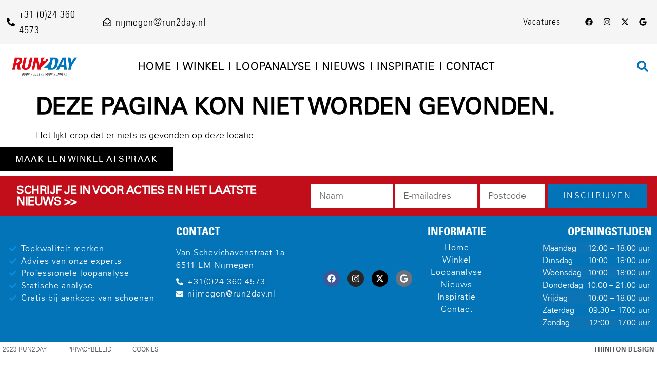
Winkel (203, 66)
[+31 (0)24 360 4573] (11, 22)
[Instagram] (606, 22)
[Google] (642, 22)
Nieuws (343, 66)
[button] (642, 66)
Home (154, 66)
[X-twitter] (624, 22)
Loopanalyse (273, 66)
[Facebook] (588, 22)
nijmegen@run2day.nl (160, 22)
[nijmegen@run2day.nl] (107, 22)
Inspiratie (406, 66)
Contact (470, 66)
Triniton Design (624, 349)
